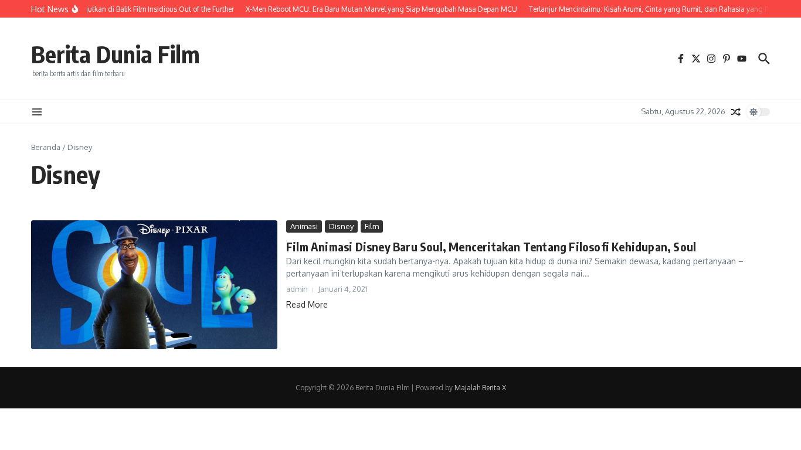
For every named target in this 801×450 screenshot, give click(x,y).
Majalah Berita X (480, 387)
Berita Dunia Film (115, 54)
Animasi (304, 226)
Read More (307, 304)
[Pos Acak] (736, 112)
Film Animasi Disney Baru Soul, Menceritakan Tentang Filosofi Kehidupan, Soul (491, 246)
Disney (341, 226)
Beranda (45, 147)
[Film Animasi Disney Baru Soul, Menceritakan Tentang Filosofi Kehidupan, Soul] (154, 285)
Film (372, 226)
